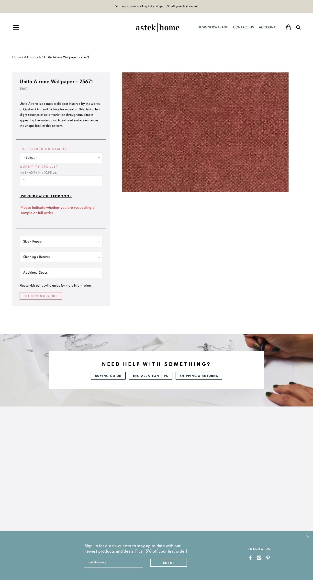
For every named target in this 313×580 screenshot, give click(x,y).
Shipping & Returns (199, 376)
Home (16, 57)
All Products (33, 57)
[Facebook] (250, 557)
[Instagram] (259, 557)
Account (267, 27)
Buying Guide (108, 376)
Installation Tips (150, 376)
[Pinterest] (268, 557)
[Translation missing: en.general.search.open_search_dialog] (298, 27)
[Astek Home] (158, 27)
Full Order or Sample (44, 149)
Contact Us (243, 27)
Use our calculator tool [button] (46, 196)
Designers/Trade (213, 27)
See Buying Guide (41, 296)
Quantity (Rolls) (39, 166)
